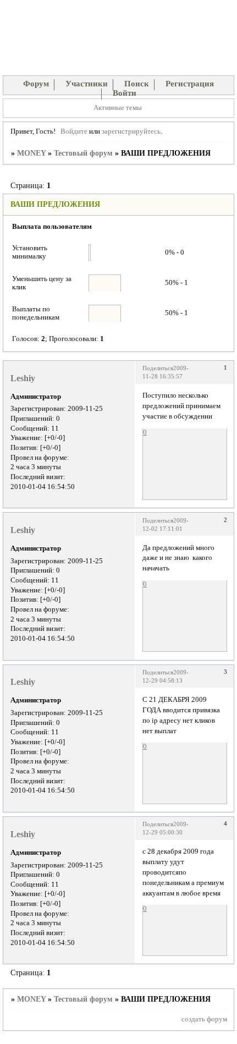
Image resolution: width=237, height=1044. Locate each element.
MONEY (31, 153)
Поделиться (157, 368)
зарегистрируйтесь (131, 131)
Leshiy (22, 378)
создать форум (204, 1019)
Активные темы (117, 108)
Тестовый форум (83, 153)
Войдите (73, 131)
